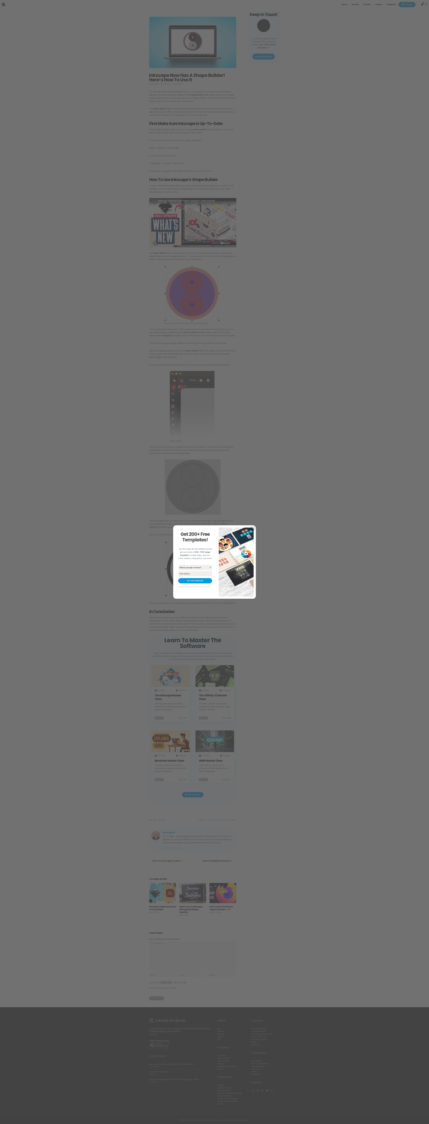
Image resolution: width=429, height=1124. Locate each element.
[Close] (252, 528)
